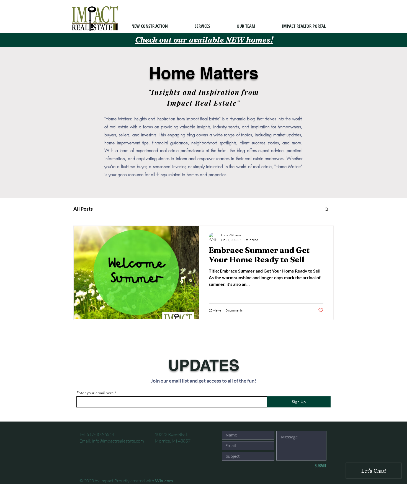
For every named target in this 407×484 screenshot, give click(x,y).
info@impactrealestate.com (118, 441)
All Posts (83, 209)
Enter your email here (95, 393)
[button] (326, 210)
